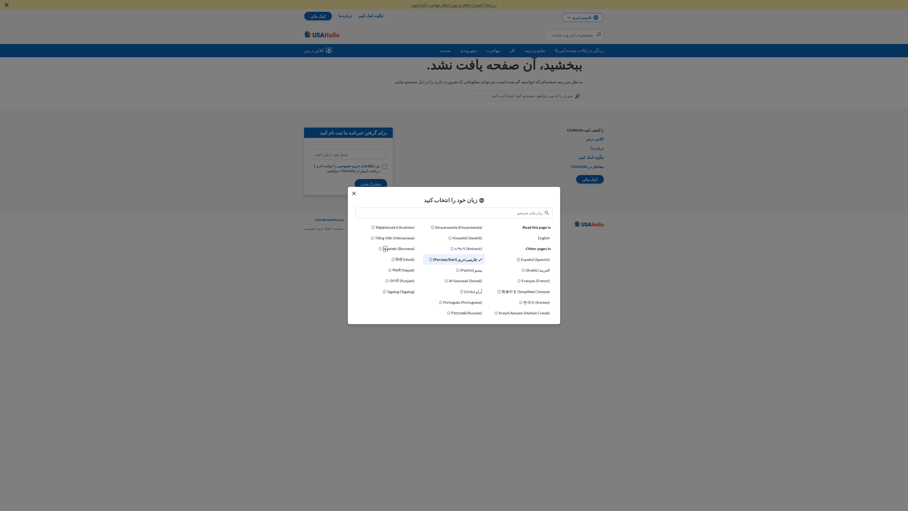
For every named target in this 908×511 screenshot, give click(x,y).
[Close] (354, 193)
